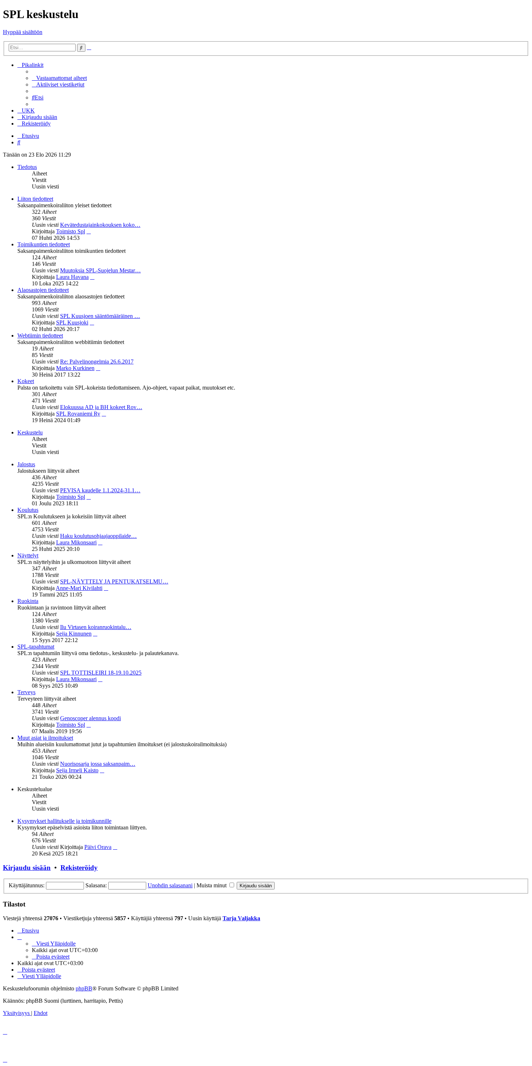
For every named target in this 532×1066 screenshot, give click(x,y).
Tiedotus (27, 167)
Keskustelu (30, 432)
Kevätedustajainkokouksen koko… (100, 225)
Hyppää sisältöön (22, 32)
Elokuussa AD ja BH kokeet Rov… (101, 407)
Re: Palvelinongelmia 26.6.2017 (97, 361)
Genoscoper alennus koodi (90, 718)
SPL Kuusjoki (72, 322)
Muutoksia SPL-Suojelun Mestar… (100, 270)
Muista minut (212, 885)
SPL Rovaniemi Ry (78, 414)
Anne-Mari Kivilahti (79, 588)
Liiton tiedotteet (35, 199)
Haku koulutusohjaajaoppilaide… (98, 536)
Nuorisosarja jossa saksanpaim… (97, 764)
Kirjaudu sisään (27, 867)
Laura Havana (72, 277)
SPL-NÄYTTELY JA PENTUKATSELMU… (114, 581)
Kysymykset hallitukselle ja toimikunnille (64, 821)
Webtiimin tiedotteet (40, 335)
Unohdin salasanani (170, 885)
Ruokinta (27, 601)
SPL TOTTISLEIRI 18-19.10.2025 (101, 673)
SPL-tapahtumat (35, 647)
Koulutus (27, 510)
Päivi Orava (97, 847)
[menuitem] (59, 78)
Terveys (26, 692)
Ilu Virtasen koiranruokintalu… (95, 627)
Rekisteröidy (79, 867)
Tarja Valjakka (241, 918)
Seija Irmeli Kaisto (77, 770)
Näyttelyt (27, 555)
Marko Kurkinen (75, 368)
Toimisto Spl (70, 231)
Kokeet (25, 381)
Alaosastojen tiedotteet (43, 290)
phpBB (84, 988)
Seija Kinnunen (74, 633)
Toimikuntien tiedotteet (43, 244)
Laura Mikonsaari (76, 542)
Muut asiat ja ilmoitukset (45, 738)
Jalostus (26, 464)
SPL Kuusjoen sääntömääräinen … (100, 316)
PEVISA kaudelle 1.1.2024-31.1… (100, 490)
